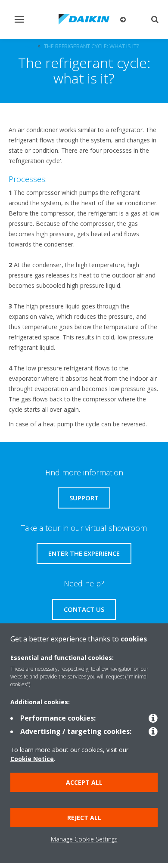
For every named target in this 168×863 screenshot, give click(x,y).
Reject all (84, 818)
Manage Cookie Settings (84, 839)
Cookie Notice (32, 759)
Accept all (84, 782)
